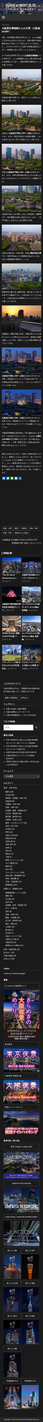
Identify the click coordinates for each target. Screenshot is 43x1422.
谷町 (7, 911)
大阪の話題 (8, 956)
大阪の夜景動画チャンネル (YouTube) (21, 715)
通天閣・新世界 (11, 817)
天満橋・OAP (10, 804)
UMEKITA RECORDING (21, 1183)
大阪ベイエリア (11, 936)
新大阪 (8, 930)
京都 (7, 848)
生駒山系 (9, 838)
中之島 (8, 795)
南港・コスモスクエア (14, 823)
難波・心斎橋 (10, 917)
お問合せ (24, 698)
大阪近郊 (9, 942)
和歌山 (8, 854)
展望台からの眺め (21, 533)
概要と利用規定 (11, 698)
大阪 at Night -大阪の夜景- (16, 709)
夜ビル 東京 (12, 1316)
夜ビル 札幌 (12, 1349)
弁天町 (8, 829)
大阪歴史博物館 (31, 55)
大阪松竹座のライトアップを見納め (20, 755)
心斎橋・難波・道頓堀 (14, 810)
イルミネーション (12, 872)
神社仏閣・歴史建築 (13, 875)
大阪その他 (9, 835)
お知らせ (7, 959)
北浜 (7, 902)
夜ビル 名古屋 (12, 1283)
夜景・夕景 (7, 528)
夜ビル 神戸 (30, 1250)
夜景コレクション (12, 860)
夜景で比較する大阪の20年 (21, 1147)
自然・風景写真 (10, 949)
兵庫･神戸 (9, 844)
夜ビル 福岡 (30, 1283)
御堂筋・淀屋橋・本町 (14, 798)
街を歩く (7, 952)
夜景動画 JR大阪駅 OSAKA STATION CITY (20, 540)
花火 (7, 869)
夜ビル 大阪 (12, 1250)
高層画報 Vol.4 (30, 1381)
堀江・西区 (9, 924)
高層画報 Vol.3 (12, 1381)
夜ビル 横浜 (30, 1316)
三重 (7, 857)
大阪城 (23, 528)
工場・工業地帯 (11, 882)
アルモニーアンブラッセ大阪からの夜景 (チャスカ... (31, 665)
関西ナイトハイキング (14, 1107)
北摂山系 (9, 841)
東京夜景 (8, 1044)
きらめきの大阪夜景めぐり (15, 986)
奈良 (7, 851)
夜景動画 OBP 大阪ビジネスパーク (26, 543)
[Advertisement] (21, 504)
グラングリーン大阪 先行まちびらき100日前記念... (11, 665)
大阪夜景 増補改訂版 (13, 1076)
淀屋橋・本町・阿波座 (14, 905)
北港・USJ (9, 826)
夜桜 (7, 866)
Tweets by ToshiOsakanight (14, 973)
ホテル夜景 (9, 863)
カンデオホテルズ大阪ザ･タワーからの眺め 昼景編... (31, 607)
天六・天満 (9, 908)
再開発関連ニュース (13, 893)
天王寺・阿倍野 (11, 814)
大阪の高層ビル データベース (18, 712)
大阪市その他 (10, 939)
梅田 (16, 528)
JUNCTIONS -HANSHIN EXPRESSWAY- (21, 1217)
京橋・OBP (33, 528)
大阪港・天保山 (11, 820)
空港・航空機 (10, 879)
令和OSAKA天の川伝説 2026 (17, 752)
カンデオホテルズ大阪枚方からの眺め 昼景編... (31, 636)
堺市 (7, 832)
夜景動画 (9, 885)
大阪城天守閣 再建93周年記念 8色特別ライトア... (11, 607)
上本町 (8, 927)
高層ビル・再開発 (11, 889)
